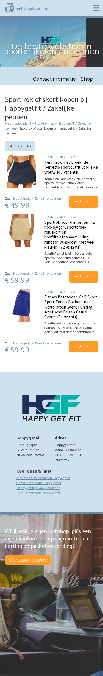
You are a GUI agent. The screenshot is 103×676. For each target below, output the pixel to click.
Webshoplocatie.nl (18, 123)
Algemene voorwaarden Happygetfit (43, 478)
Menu (96, 8)
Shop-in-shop (44, 123)
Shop (87, 79)
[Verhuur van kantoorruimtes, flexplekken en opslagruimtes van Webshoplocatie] (26, 8)
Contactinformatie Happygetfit (38, 483)
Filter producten (20, 146)
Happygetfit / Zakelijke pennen (37, 198)
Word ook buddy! (28, 560)
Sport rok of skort (62, 157)
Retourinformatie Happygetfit (38, 493)
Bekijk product (83, 201)
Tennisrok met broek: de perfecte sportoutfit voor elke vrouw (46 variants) (71, 167)
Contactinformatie (54, 79)
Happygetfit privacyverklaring (38, 488)
